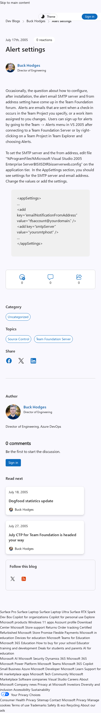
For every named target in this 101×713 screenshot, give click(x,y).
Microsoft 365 (77, 658)
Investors (73, 684)
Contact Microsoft (62, 700)
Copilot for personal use (66, 617)
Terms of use (20, 705)
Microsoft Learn (72, 669)
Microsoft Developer (45, 669)
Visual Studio (57, 679)
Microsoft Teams (49, 663)
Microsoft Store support (28, 627)
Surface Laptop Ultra (54, 611)
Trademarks (38, 705)
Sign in (89, 16)
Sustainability (40, 689)
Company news (26, 684)
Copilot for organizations (30, 617)
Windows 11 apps (41, 622)
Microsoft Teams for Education (68, 637)
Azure (26, 669)
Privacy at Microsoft (52, 684)
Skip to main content (15, 2)
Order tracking (68, 627)
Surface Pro (8, 611)
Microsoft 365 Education (17, 643)
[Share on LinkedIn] (33, 361)
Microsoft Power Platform (18, 663)
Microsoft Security (31, 658)
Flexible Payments (66, 632)
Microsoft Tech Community (49, 674)
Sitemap (43, 700)
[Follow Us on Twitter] (12, 580)
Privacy (81, 700)
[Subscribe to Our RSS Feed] (24, 580)
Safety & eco (56, 705)
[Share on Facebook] (9, 361)
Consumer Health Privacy (18, 700)
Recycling (73, 705)
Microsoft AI (9, 658)
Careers (73, 679)
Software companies (33, 679)
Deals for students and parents (60, 648)
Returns (51, 627)
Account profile (65, 622)
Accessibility (21, 689)
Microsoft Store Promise (35, 632)
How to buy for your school (56, 643)
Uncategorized (18, 317)
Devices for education (30, 637)
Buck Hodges (36, 21)
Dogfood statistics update (31, 500)
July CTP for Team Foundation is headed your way (42, 537)
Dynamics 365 (55, 658)
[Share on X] (21, 361)
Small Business (10, 669)
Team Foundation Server (53, 339)
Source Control (18, 339)
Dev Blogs (13, 21)
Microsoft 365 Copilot (77, 663)
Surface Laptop (28, 611)
